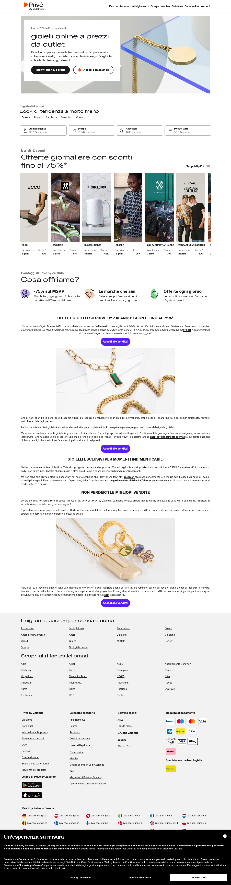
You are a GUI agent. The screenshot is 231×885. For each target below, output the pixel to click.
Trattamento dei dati (33, 738)
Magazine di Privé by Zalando (85, 777)
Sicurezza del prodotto (34, 770)
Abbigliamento (77, 719)
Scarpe (73, 726)
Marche (74, 758)
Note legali (27, 726)
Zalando (122, 739)
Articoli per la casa (80, 738)
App (72, 771)
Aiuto (120, 719)
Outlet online (77, 752)
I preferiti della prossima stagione (88, 783)
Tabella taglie (125, 726)
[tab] (26, 117)
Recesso (26, 751)
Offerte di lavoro (30, 757)
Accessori (75, 732)
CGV (24, 744)
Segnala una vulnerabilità (35, 763)
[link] (205, 6)
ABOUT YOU (124, 746)
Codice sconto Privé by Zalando (87, 764)
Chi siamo (27, 719)
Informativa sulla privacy (35, 732)
